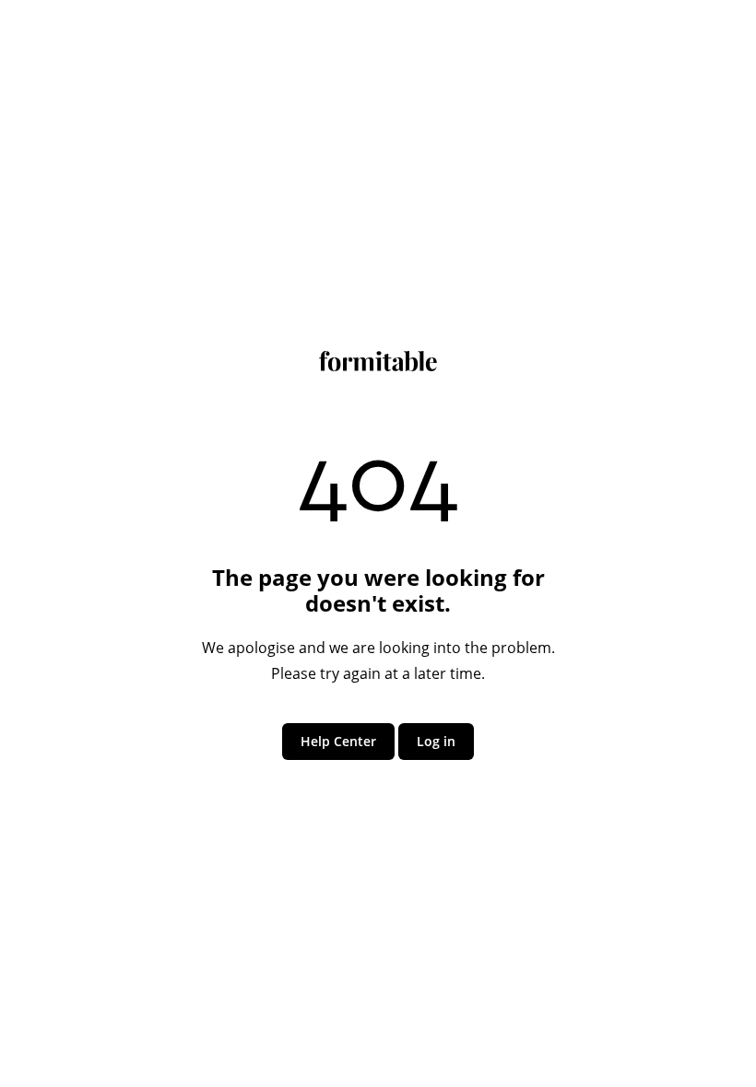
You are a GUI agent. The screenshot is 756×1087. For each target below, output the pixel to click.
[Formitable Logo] (378, 366)
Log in (436, 741)
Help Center (338, 741)
